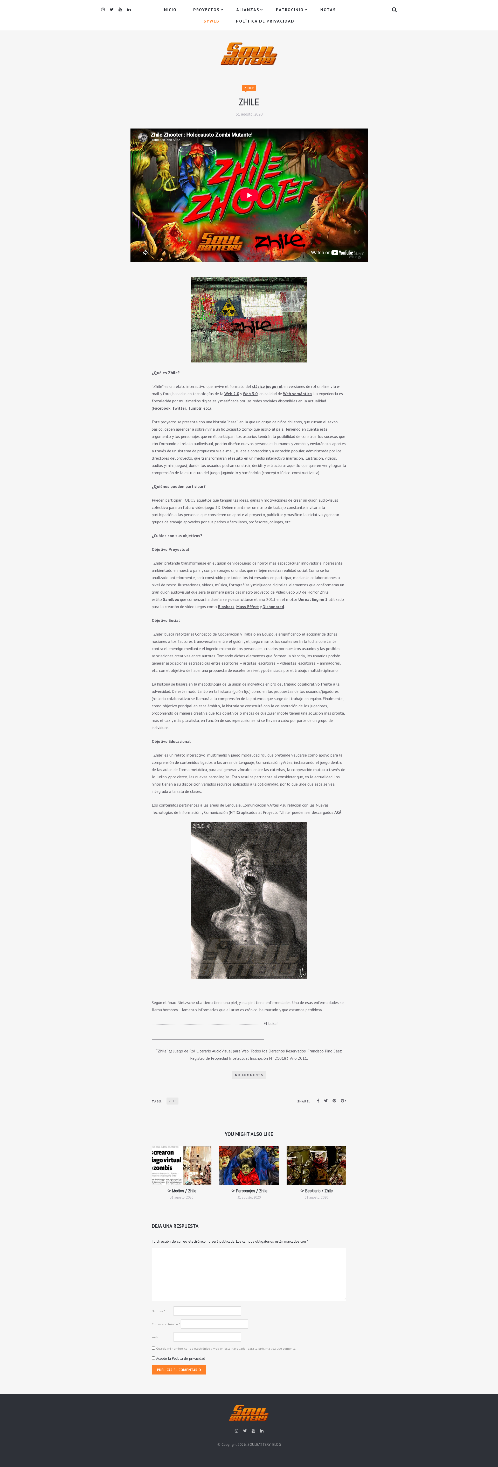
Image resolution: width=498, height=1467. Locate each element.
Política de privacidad (265, 21)
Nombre (158, 1311)
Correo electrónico (166, 1324)
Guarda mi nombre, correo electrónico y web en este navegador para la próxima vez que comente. (226, 1348)
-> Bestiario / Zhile (316, 1191)
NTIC (234, 812)
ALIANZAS (247, 9)
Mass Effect (247, 606)
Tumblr (194, 408)
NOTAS (328, 9)
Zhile (249, 88)
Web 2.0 (231, 393)
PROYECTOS (206, 9)
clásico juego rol (267, 386)
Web (155, 1337)
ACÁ (338, 812)
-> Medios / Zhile (181, 1191)
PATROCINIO (290, 9)
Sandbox (171, 599)
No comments (249, 1075)
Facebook (161, 408)
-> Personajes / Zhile (249, 1191)
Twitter (179, 408)
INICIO (169, 9)
